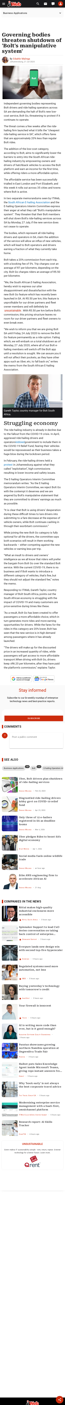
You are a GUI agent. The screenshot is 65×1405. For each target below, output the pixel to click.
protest (8, 464)
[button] (4, 4)
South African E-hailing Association (29, 202)
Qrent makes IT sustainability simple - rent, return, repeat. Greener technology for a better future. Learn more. (32, 1151)
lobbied (20, 442)
